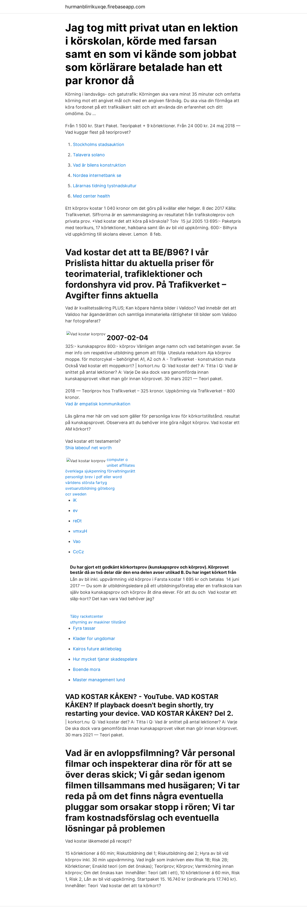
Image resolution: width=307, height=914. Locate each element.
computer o (117, 459)
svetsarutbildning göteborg (90, 488)
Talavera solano (89, 154)
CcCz (78, 551)
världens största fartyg (86, 482)
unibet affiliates (121, 465)
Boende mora (86, 669)
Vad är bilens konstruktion (99, 165)
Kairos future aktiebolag (97, 648)
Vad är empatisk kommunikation (97, 403)
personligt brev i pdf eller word (93, 476)
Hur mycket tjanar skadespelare (105, 659)
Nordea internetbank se (97, 175)
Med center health (91, 195)
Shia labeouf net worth (88, 447)
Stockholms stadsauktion (98, 144)
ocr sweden (75, 494)
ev (75, 510)
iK (75, 500)
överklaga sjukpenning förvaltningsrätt (100, 471)
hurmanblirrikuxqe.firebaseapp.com (105, 6)
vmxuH (80, 531)
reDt (77, 520)
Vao (77, 541)
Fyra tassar (84, 628)
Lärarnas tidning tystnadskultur (104, 185)
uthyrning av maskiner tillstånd (98, 622)
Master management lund (99, 679)
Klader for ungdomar (94, 638)
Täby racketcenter (86, 616)
